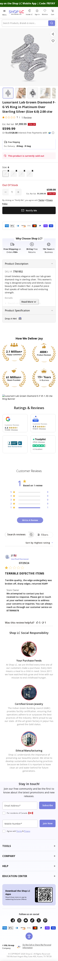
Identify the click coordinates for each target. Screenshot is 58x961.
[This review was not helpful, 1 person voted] (43, 622)
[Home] (17, 12)
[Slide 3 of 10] (32, 93)
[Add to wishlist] (53, 41)
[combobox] (25, 23)
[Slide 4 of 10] (45, 93)
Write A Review (30, 520)
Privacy (27, 831)
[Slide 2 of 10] (20, 93)
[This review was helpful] (37, 622)
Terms (19, 831)
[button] (53, 133)
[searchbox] (16, 534)
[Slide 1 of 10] (8, 93)
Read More (27, 301)
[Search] (51, 23)
